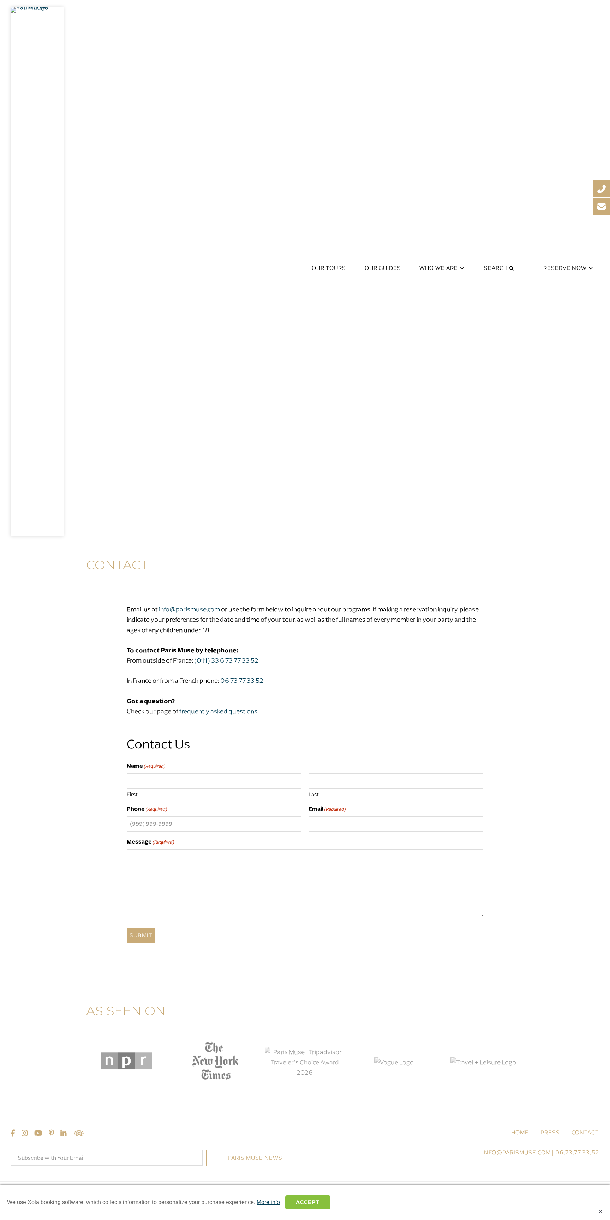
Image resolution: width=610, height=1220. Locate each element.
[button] (255, 1158)
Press (550, 1132)
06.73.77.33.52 (577, 1152)
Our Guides (383, 268)
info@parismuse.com (189, 609)
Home (520, 1132)
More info (268, 1202)
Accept (308, 1202)
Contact (585, 1132)
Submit (141, 935)
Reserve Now (565, 268)
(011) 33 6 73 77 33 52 (226, 660)
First (132, 794)
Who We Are (439, 268)
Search (496, 268)
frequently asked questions (218, 711)
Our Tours (329, 268)
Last (314, 794)
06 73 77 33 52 (241, 680)
